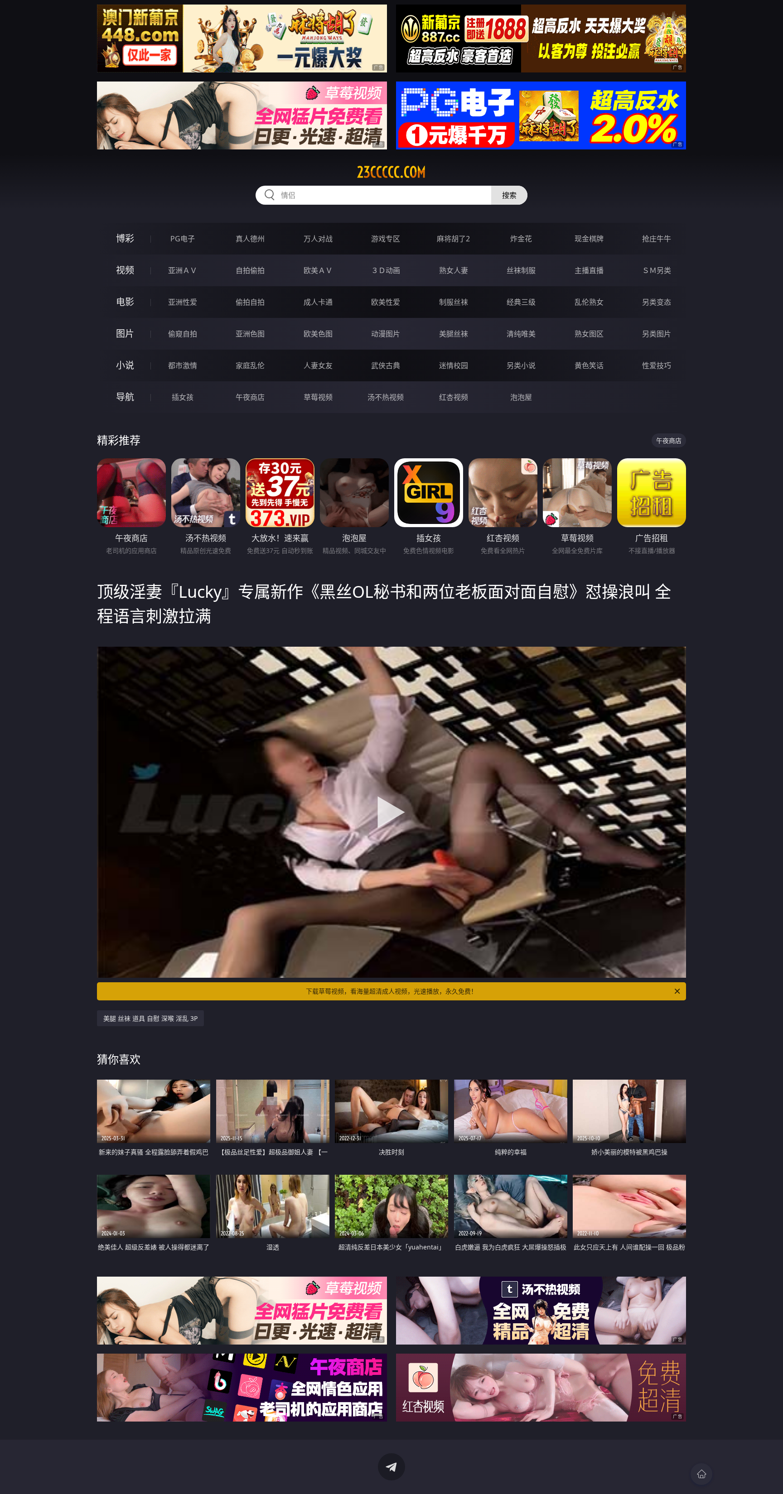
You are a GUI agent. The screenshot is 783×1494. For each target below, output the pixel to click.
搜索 (509, 195)
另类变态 (656, 302)
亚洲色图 (250, 334)
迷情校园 (453, 365)
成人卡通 (318, 302)
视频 (125, 270)
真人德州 (250, 239)
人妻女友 (318, 365)
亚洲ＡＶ (182, 270)
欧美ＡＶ (318, 270)
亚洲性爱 (182, 302)
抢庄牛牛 (656, 239)
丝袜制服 (521, 270)
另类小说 (521, 365)
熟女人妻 (453, 270)
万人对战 (318, 239)
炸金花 (521, 239)
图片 (125, 333)
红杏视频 (453, 397)
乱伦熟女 (589, 302)
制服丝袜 (453, 302)
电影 (125, 302)
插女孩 (182, 397)
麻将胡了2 (453, 239)
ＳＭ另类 (656, 270)
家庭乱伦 (250, 365)
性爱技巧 (656, 365)
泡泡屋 (521, 397)
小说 (125, 365)
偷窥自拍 (182, 334)
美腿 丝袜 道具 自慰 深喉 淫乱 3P (150, 1018)
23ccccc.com (391, 172)
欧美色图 (318, 334)
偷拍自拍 (250, 302)
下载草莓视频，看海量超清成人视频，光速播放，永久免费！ (391, 991)
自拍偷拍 (250, 270)
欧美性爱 (385, 302)
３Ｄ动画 (385, 270)
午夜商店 (250, 397)
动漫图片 (385, 334)
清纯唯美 (521, 334)
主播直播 (589, 270)
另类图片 (656, 334)
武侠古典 (385, 365)
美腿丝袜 (453, 334)
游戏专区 (385, 239)
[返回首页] (701, 1474)
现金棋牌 (589, 239)
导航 (125, 397)
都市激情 (182, 365)
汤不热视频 (385, 397)
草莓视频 (318, 397)
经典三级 (521, 302)
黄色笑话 (589, 365)
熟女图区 (589, 334)
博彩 (125, 238)
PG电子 (182, 239)
